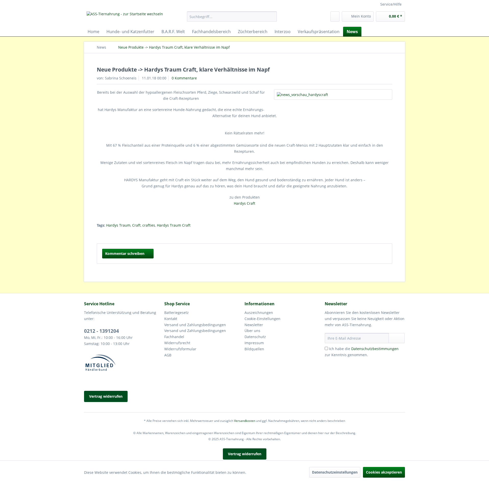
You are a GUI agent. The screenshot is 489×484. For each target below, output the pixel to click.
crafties (148, 225)
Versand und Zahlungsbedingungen (195, 324)
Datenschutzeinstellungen (335, 472)
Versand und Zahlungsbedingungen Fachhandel (195, 333)
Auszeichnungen (258, 312)
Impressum (254, 342)
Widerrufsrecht (177, 342)
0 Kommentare (184, 78)
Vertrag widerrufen (106, 396)
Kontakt (170, 318)
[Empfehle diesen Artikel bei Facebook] (389, 234)
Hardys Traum (118, 225)
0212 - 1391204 (101, 331)
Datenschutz (255, 336)
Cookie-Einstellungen (262, 318)
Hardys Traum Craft (174, 225)
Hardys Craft (244, 203)
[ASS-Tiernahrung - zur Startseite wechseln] (125, 17)
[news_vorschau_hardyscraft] (333, 94)
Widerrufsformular (180, 349)
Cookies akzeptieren (384, 472)
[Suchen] (272, 16)
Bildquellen (254, 349)
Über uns (252, 330)
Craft (136, 225)
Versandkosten (244, 421)
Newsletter (253, 324)
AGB (167, 355)
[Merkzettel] (334, 16)
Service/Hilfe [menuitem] (391, 4)
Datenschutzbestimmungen (375, 348)
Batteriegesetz (176, 312)
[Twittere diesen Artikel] (381, 234)
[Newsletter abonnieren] (397, 338)
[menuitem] (232, 16)
